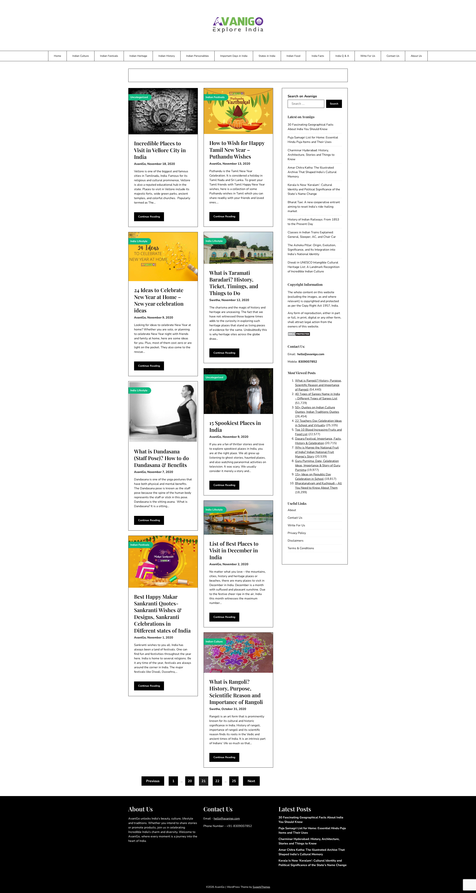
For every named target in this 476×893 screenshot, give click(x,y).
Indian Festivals (109, 56)
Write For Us (367, 56)
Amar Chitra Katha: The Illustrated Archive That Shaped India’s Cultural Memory (312, 172)
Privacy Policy (297, 533)
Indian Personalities (197, 56)
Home (57, 56)
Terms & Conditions (301, 548)
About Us (416, 56)
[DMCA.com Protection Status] (299, 335)
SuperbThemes (261, 887)
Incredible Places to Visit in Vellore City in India (160, 150)
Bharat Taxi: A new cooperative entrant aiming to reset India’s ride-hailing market (314, 206)
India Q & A (342, 56)
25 (234, 781)
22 (217, 781)
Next (251, 781)
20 (190, 781)
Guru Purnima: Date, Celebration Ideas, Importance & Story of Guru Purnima (317, 465)
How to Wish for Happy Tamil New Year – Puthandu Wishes (236, 149)
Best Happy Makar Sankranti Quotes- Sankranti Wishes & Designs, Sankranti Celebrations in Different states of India (162, 613)
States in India (267, 56)
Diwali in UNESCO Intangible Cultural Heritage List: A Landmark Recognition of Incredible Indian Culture (314, 266)
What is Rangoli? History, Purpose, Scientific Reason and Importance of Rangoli (236, 691)
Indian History (166, 56)
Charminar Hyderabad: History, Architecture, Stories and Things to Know (311, 154)
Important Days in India (233, 56)
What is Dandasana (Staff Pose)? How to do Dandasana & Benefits (161, 458)
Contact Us (393, 56)
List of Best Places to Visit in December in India (233, 550)
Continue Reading (149, 216)
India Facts (318, 56)
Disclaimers (295, 541)
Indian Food (293, 56)
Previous (153, 781)
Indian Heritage (138, 56)
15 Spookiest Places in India (235, 426)
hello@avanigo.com (227, 819)
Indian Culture (80, 56)
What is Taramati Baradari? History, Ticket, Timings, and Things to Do (233, 282)
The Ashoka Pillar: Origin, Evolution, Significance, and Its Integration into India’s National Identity (312, 249)
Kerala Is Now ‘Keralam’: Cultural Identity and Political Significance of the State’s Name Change (314, 189)
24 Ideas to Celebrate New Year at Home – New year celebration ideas (159, 300)
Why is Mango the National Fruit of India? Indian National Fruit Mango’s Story (317, 452)
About (292, 510)
